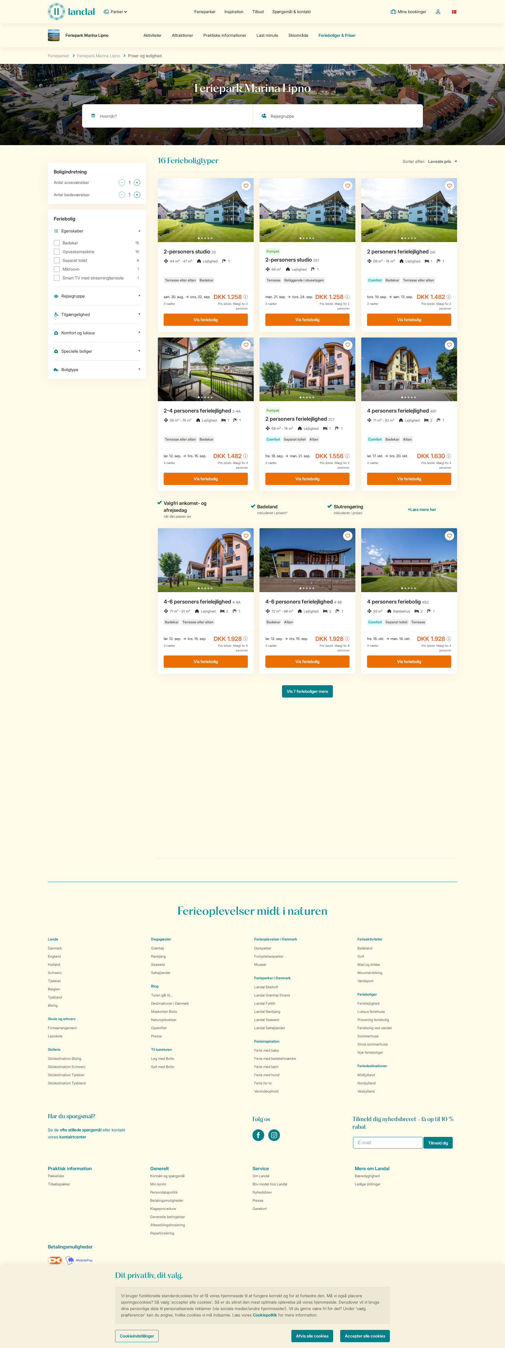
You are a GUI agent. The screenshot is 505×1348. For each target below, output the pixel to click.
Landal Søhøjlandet (269, 1028)
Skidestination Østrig (64, 1058)
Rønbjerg (158, 956)
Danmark (55, 948)
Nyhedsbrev (262, 1192)
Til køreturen (161, 1049)
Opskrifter (159, 1028)
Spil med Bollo (162, 1067)
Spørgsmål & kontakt (291, 11)
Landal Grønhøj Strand (272, 995)
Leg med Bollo (162, 1058)
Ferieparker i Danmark (272, 978)
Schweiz (55, 972)
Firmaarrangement (62, 1028)
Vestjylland (366, 1091)
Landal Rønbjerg (267, 1011)
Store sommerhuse (372, 1044)
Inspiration (233, 11)
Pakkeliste (56, 1176)
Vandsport (365, 981)
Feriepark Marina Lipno (98, 55)
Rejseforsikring (162, 1233)
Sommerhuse (368, 1036)
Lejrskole (55, 1036)
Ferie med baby (266, 1050)
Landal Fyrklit (264, 1003)
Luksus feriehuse (371, 1011)
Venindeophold (266, 1091)
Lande (53, 939)
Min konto (158, 1184)
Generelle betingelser (167, 1217)
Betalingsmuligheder (166, 1200)
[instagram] (274, 1139)
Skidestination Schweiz (66, 1067)
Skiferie (54, 1049)
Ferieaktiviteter (369, 939)
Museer (260, 964)
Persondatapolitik (164, 1192)
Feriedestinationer (372, 1066)
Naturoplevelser (164, 1019)
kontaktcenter (72, 1136)
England (54, 956)
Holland (54, 964)
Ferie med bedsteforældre (275, 1058)
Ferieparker (205, 11)
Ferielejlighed (368, 1003)
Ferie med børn (266, 1067)
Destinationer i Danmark (170, 1003)
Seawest (158, 964)
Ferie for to (263, 1083)
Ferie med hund (266, 1075)
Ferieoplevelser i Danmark (275, 939)
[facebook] (258, 1139)
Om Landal (260, 1176)
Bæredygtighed (367, 1176)
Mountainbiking (369, 972)
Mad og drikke (368, 964)
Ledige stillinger (368, 1184)
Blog (154, 986)
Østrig (53, 1005)
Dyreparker (262, 948)
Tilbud (258, 11)
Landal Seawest (266, 1019)
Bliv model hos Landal (269, 1184)
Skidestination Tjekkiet (66, 1075)
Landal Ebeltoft (266, 987)
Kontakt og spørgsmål (167, 1176)
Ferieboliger (367, 994)
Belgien (54, 989)
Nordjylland (366, 1083)
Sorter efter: (414, 161)
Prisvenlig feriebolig (373, 1019)
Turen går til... (162, 995)
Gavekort (259, 1208)
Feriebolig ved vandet (374, 1028)
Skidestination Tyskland (67, 1083)
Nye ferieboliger (370, 1052)
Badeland (364, 948)
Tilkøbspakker (59, 1184)
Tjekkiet (54, 981)
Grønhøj (157, 948)
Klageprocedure (163, 1208)
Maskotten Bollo (164, 1011)
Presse (156, 1036)
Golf (360, 956)
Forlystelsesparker (268, 956)
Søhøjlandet (160, 972)
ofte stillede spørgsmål (80, 1129)
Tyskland (55, 997)
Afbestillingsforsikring (167, 1225)
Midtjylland (366, 1075)
